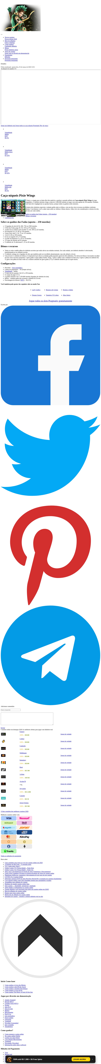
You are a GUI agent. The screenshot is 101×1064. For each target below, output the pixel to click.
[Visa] (8, 818)
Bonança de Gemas (52, 290)
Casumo (22, 796)
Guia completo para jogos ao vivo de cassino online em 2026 (24, 863)
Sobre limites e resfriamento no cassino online (19, 887)
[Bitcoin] (8, 841)
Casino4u (23, 746)
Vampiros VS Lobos (52, 295)
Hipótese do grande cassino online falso (17, 884)
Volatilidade (8, 132)
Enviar (3, 728)
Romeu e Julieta (68, 290)
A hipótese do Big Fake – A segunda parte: (18, 864)
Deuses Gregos (37, 295)
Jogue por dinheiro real (8, 125)
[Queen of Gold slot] (52, 129)
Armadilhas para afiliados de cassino (16, 882)
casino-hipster (6, 2)
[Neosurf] (24, 818)
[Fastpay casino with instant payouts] (21, 30)
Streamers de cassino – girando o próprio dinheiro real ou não (24, 896)
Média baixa (8, 152)
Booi (21, 767)
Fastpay (22, 732)
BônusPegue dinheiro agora (11, 49)
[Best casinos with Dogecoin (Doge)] (24, 841)
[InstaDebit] (24, 832)
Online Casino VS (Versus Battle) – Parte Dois (19, 868)
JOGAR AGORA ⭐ (80, 1059)
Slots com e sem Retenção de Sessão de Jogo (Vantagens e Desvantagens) (28, 871)
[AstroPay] (24, 837)
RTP (6, 136)
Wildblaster (23, 753)
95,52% (7, 155)
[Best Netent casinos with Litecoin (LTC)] (8, 846)
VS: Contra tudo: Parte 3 (12, 866)
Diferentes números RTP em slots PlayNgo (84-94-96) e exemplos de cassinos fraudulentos (33, 879)
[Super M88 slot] (52, 164)
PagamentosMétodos (8, 56)
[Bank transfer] (8, 832)
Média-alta (8, 187)
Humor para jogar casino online (14, 893)
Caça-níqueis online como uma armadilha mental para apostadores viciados (28, 880)
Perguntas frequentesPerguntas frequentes (11, 59)
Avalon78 (23, 781)
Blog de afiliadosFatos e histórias (10, 41)
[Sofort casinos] (24, 827)
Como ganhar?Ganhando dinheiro (11, 45)
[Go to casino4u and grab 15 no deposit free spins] (10, 748)
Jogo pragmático (17, 268)
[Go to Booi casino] (10, 769)
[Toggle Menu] (1, 34)
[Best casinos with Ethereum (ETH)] (24, 846)
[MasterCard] (8, 837)
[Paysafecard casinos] (8, 827)
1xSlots (22, 774)
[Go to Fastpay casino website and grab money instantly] (10, 734)
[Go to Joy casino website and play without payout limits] (10, 791)
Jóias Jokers (66, 295)
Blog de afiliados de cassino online (15, 891)
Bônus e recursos (30, 216)
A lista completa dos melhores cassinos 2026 (14, 811)
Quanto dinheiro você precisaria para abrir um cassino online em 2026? (27, 889)
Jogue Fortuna (24, 803)
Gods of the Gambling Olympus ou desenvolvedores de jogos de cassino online (29, 873)
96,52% (7, 173)
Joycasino (23, 788)
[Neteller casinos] (8, 823)
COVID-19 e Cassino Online (14, 877)
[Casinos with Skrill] (24, 823)
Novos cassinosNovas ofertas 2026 (11, 38)
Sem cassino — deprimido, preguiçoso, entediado (20, 886)
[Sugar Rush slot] (52, 147)
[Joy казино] (10, 776)
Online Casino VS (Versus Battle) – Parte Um (19, 870)
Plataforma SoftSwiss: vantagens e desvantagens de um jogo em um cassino (28, 875)
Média (7, 134)
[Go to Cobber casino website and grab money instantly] (10, 741)
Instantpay (23, 760)
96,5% (7, 138)
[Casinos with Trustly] (8, 851)
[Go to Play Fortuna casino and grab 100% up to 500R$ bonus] (10, 805)
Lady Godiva (36, 290)
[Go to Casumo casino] (10, 798)
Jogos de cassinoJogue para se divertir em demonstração (17, 52)
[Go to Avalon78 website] (10, 784)
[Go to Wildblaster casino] (10, 755)
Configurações (9, 218)
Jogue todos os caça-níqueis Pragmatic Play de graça (31, 125)
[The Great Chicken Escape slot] (52, 182)
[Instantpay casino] (10, 762)
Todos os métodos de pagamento (11, 856)
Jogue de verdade (66, 734)
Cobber (22, 739)
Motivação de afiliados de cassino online (17, 895)
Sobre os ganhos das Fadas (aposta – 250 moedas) (41, 214)
